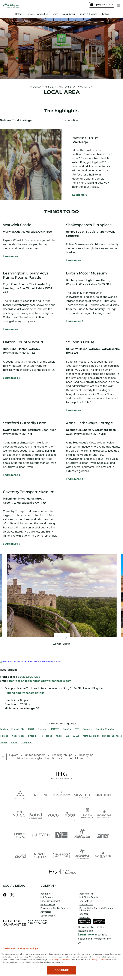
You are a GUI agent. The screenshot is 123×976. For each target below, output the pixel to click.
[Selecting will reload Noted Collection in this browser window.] (36, 814)
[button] (118, 5)
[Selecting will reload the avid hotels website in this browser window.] (20, 855)
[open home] (4, 757)
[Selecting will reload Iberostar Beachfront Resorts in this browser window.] (104, 814)
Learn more (79, 194)
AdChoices (45, 911)
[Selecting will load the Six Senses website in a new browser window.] (20, 794)
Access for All (86, 893)
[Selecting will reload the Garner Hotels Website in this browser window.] (102, 835)
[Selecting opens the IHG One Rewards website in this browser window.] (61, 872)
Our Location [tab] (70, 120)
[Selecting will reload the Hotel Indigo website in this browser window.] (19, 814)
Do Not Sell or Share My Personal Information (96, 909)
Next (66, 637)
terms (97, 956)
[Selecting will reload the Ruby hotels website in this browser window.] (70, 814)
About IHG (45, 893)
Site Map (84, 914)
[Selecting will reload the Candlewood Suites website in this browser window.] (102, 855)
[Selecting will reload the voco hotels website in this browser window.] (53, 814)
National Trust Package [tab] (16, 120)
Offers (18, 14)
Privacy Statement (98, 959)
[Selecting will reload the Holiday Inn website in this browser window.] (82, 835)
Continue (61, 970)
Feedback (85, 917)
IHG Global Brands (89, 897)
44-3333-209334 (28, 676)
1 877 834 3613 (38, 923)
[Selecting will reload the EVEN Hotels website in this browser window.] (41, 835)
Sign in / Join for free (103, 5)
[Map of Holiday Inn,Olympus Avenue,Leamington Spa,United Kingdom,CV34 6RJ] (30, 661)
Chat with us (86, 901)
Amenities (42, 14)
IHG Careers (46, 897)
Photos (105, 14)
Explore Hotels (47, 904)
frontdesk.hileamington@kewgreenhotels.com (40, 680)
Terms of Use (86, 904)
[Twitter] (12, 895)
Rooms (30, 14)
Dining (55, 14)
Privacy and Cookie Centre (54, 908)
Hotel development (50, 901)
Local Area (68, 14)
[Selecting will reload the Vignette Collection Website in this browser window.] (82, 794)
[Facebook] (5, 895)
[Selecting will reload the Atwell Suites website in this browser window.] (41, 855)
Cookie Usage (47, 915)
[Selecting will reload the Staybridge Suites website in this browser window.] (61, 855)
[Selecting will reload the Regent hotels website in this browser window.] (41, 794)
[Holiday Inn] (11, 6)
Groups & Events (87, 14)
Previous (58, 637)
